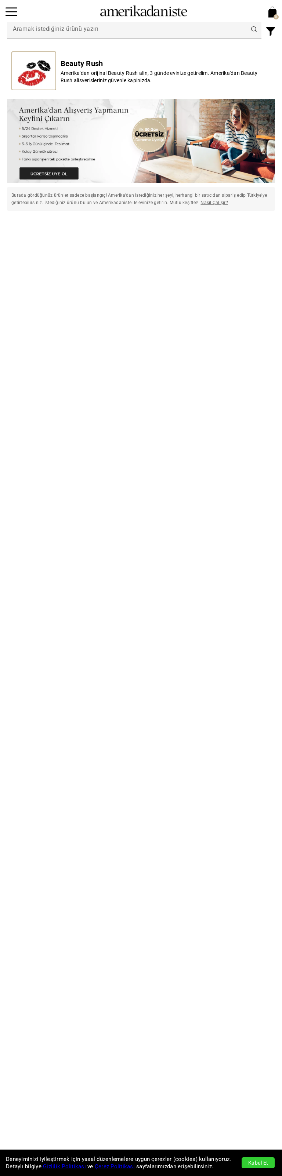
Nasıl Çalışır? (214, 202)
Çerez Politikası (115, 1166)
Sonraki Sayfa (242, 238)
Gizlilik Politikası (64, 1166)
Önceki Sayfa (39, 238)
